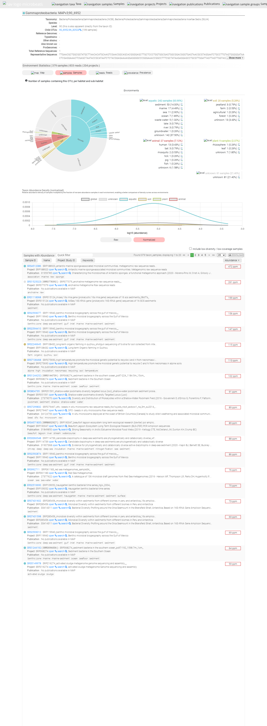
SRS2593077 (34, 313)
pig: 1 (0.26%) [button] (172, 159)
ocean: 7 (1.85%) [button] (170, 115)
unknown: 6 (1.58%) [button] (169, 167)
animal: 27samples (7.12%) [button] (167, 140)
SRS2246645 (34, 344)
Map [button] (42, 72)
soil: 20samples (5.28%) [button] (226, 100)
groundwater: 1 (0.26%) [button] (167, 131)
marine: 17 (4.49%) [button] (169, 108)
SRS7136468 (34, 360)
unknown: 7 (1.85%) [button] (226, 152)
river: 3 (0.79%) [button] (172, 127)
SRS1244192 (34, 547)
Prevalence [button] (145, 72)
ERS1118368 (34, 297)
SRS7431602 (34, 500)
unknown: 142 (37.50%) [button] (167, 135)
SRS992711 (33, 469)
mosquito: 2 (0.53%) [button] (169, 152)
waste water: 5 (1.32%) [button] (167, 119)
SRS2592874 (34, 454)
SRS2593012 (34, 532)
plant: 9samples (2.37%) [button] (226, 140)
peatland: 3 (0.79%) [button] (226, 104)
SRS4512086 (34, 266)
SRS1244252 (34, 375)
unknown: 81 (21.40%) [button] (225, 177)
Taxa (78, 4)
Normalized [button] (149, 239)
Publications (211, 4)
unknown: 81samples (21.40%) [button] (222, 173)
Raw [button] (116, 239)
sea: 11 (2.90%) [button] (171, 112)
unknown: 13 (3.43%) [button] (225, 119)
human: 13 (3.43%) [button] (169, 144)
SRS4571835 (34, 422)
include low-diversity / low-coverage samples (218, 248)
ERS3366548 (34, 438)
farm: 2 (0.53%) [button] (228, 108)
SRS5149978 (34, 563)
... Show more (235, 58)
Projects (160, 4)
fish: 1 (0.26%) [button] (172, 163)
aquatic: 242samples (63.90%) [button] (166, 100)
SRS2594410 (34, 328)
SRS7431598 (34, 516)
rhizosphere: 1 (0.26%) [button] (225, 144)
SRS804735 (33, 391)
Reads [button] (109, 72)
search (61, 269)
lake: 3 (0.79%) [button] (172, 123)
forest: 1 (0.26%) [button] (228, 115)
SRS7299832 (34, 407)
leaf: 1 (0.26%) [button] (229, 148)
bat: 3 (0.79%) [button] (172, 148)
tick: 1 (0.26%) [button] (172, 156)
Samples (118, 4)
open (52, 269)
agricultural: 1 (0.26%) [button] (225, 112)
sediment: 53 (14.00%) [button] (167, 104)
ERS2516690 (34, 485)
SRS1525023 (34, 281)
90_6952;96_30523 (69, 30)
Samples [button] (77, 72)
